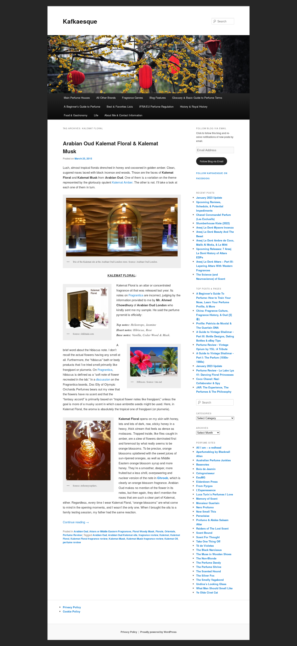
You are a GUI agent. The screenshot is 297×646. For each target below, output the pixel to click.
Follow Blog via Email (211, 161)
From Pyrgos (204, 486)
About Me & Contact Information (123, 115)
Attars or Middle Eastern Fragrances (110, 531)
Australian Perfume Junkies (213, 460)
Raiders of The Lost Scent (212, 528)
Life (96, 115)
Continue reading (76, 522)
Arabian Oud (81, 531)
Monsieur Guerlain (207, 503)
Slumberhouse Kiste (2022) (213, 223)
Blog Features (158, 98)
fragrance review (148, 535)
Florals (159, 531)
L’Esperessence (206, 490)
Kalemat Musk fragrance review (144, 538)
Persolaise (202, 516)
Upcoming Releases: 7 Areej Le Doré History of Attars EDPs (213, 253)
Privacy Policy (72, 607)
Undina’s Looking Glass (211, 584)
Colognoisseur (205, 473)
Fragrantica (135, 295)
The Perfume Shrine (208, 567)
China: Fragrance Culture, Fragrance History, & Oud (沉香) (214, 315)
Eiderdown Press (207, 481)
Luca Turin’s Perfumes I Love (214, 494)
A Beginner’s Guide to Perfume (82, 106)
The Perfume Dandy (208, 562)
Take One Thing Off (208, 541)
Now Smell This (206, 511)
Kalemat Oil (171, 538)
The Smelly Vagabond (210, 580)
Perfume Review (72, 535)
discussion (103, 379)
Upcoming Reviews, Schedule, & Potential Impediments (209, 206)
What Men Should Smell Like (214, 588)
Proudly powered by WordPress (158, 632)
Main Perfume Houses (77, 98)
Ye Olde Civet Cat (207, 592)
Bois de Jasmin (206, 469)
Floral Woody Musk (143, 531)
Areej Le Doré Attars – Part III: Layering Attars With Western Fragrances (214, 266)
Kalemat (164, 535)
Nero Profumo (205, 507)
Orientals (170, 531)
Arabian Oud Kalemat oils (122, 535)
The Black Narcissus (209, 550)
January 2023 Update (209, 197)
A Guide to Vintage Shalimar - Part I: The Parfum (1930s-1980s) (215, 357)
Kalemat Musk (117, 538)
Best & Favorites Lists (120, 106)
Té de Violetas (205, 545)
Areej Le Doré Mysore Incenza (215, 227)
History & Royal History (193, 106)
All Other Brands (106, 98)
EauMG (200, 477)
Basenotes (202, 464)
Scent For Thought (208, 537)
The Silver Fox (205, 575)
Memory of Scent (206, 498)
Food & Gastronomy (75, 115)
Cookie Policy (71, 611)
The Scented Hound (208, 571)
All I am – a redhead (208, 447)
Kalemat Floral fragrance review (89, 538)
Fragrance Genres (132, 98)
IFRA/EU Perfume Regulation (156, 106)
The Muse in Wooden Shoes (213, 554)
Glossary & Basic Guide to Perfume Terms (197, 98)
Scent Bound (204, 533)
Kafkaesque (80, 21)
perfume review (72, 542)
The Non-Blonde (206, 558)
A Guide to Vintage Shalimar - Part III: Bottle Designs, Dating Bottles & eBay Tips (215, 336)
